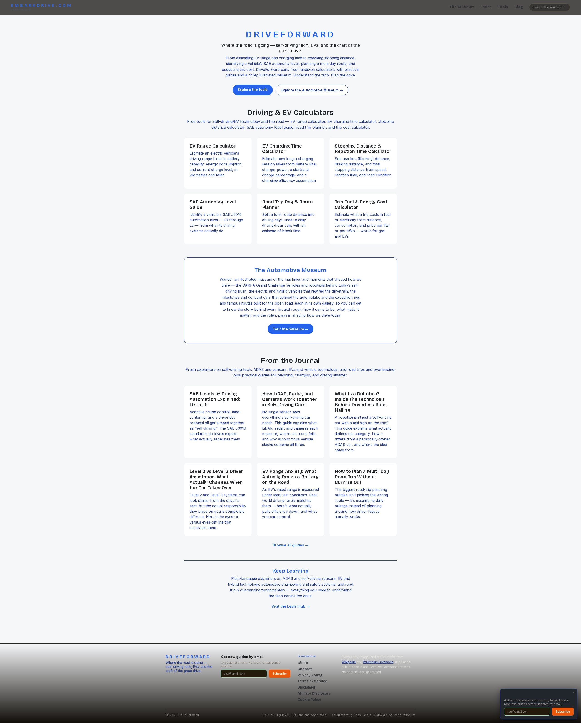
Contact (305, 669)
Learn (486, 7)
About (303, 663)
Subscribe (279, 673)
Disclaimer (307, 687)
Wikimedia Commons (378, 662)
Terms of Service (312, 681)
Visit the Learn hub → (290, 606)
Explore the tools (253, 89)
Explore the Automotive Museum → (312, 90)
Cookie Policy (309, 699)
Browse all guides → (291, 545)
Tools (503, 7)
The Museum (462, 7)
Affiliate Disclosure (314, 693)
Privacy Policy (310, 675)
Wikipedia (349, 662)
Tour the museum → (290, 329)
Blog (518, 7)
